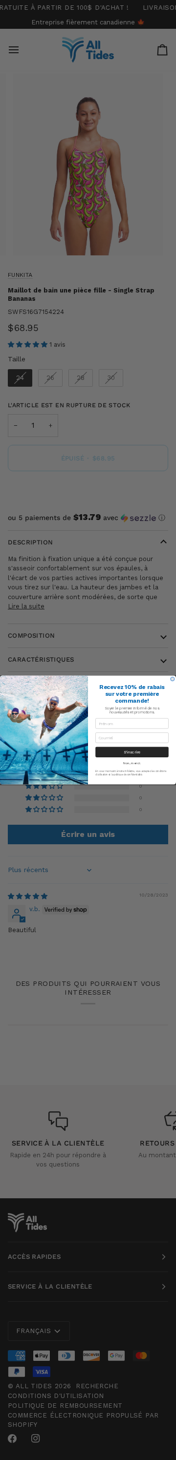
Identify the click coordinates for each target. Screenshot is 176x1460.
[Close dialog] (173, 679)
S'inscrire (132, 752)
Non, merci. (132, 763)
